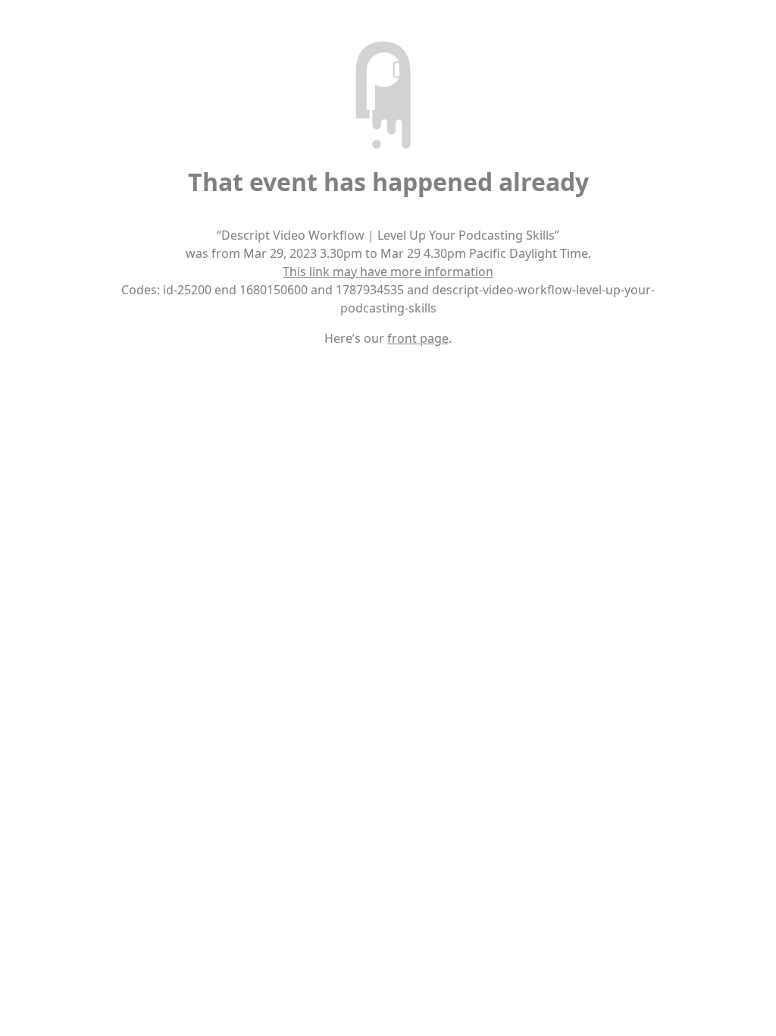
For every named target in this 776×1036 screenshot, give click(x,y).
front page (418, 338)
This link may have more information (388, 271)
